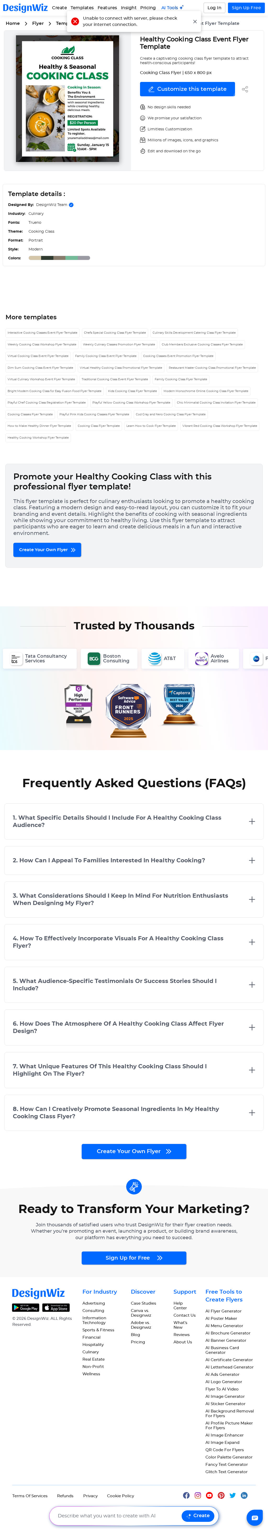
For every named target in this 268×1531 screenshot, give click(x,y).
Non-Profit (93, 1367)
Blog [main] (135, 1335)
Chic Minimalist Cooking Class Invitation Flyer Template (216, 402)
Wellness (91, 1374)
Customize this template (192, 89)
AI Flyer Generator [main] (223, 1311)
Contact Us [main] (185, 1315)
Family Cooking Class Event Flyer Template (106, 356)
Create (201, 1515)
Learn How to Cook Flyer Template (151, 425)
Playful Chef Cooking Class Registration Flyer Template (47, 402)
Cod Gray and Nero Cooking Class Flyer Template (171, 414)
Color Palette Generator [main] (229, 1457)
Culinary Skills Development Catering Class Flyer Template (194, 332)
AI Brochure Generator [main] (227, 1333)
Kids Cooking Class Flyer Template (132, 391)
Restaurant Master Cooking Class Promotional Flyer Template (212, 367)
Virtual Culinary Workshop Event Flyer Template (41, 379)
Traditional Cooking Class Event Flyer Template (115, 379)
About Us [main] (183, 1342)
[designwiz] (189, 1495)
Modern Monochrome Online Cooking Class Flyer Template (206, 391)
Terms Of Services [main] (30, 1496)
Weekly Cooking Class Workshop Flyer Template (42, 344)
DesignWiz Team (51, 205)
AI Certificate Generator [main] (229, 1360)
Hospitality (93, 1345)
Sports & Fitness (98, 1330)
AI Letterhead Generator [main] (229, 1367)
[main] (173, 8)
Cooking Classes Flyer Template (30, 414)
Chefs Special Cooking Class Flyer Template (115, 332)
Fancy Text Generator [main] (226, 1465)
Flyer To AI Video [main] (222, 1389)
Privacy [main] (90, 1496)
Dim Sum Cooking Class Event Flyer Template (40, 367)
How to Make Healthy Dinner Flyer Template (39, 425)
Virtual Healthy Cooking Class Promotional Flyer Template (121, 367)
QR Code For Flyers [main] (224, 1450)
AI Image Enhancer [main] (224, 1435)
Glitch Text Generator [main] (226, 1472)
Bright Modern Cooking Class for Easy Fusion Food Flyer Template (55, 391)
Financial (91, 1337)
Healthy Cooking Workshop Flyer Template (38, 437)
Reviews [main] (182, 1335)
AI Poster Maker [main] (221, 1319)
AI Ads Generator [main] (222, 1375)
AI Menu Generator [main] (224, 1326)
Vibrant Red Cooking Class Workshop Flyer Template (219, 425)
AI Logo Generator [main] (223, 1382)
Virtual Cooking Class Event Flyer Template (38, 356)
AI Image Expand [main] (222, 1443)
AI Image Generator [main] (225, 1397)
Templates (82, 8)
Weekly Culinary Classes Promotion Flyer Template (119, 344)
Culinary (90, 1352)
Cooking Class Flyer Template (99, 425)
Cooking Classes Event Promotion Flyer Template (178, 356)
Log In (214, 8)
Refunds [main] (65, 1496)
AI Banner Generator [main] (225, 1341)
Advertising (93, 1303)
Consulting (93, 1311)
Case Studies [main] (143, 1303)
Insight (129, 8)
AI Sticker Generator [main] (225, 1404)
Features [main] (107, 8)
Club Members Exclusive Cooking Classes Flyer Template (202, 344)
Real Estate (93, 1359)
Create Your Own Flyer (44, 550)
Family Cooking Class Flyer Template (181, 379)
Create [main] (59, 8)
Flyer (38, 23)
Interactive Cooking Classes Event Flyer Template (42, 332)
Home (13, 23)
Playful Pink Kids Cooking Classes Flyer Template (94, 414)
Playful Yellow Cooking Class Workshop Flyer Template (131, 402)
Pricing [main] (148, 8)
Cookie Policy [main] (120, 1496)
